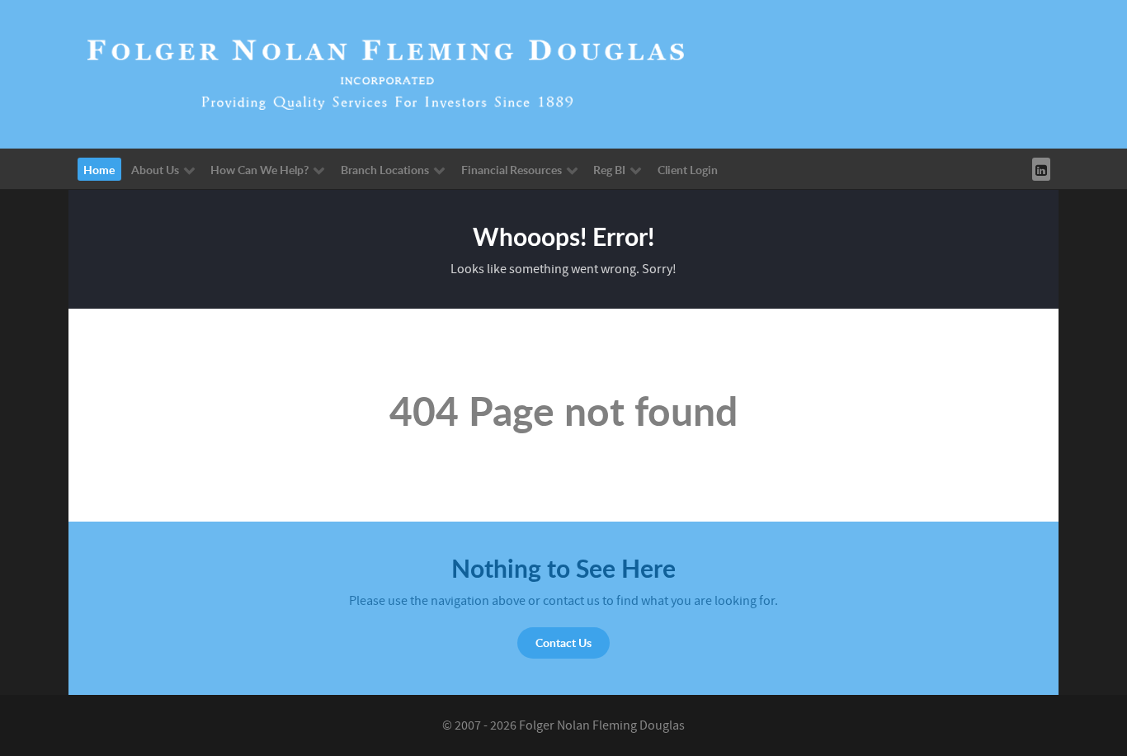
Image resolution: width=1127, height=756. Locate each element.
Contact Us (563, 642)
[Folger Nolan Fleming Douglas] (386, 73)
